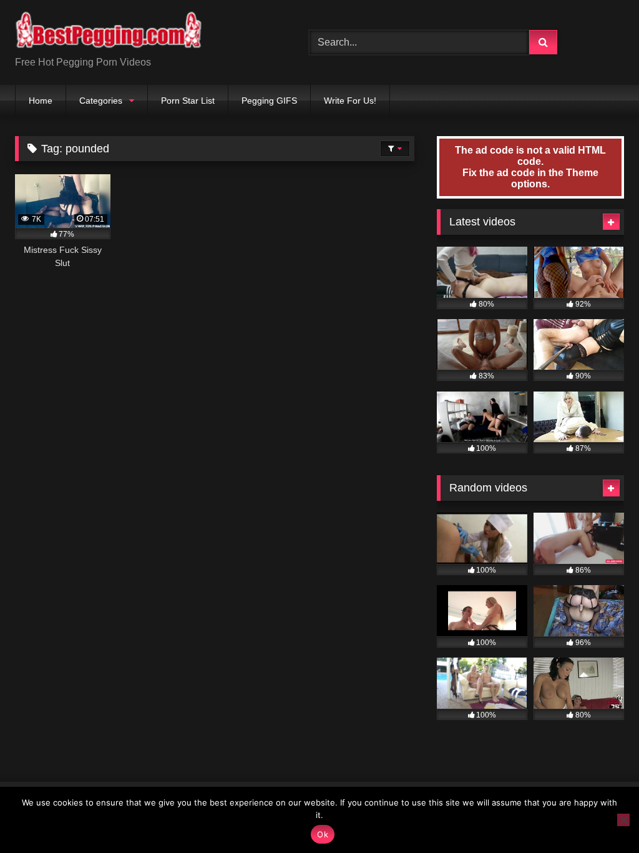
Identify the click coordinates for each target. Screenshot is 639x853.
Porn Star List (188, 101)
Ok (322, 834)
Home (40, 101)
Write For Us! (350, 101)
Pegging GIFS (269, 101)
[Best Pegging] (142, 32)
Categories (100, 101)
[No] (623, 820)
